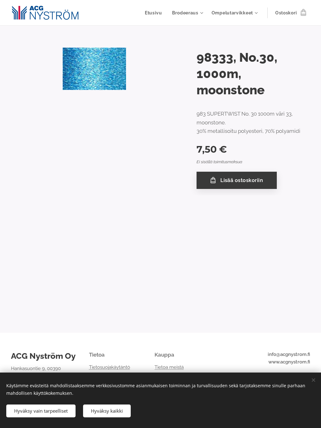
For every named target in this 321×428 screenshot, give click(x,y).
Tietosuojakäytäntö (109, 367)
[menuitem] (155, 13)
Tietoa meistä (169, 367)
